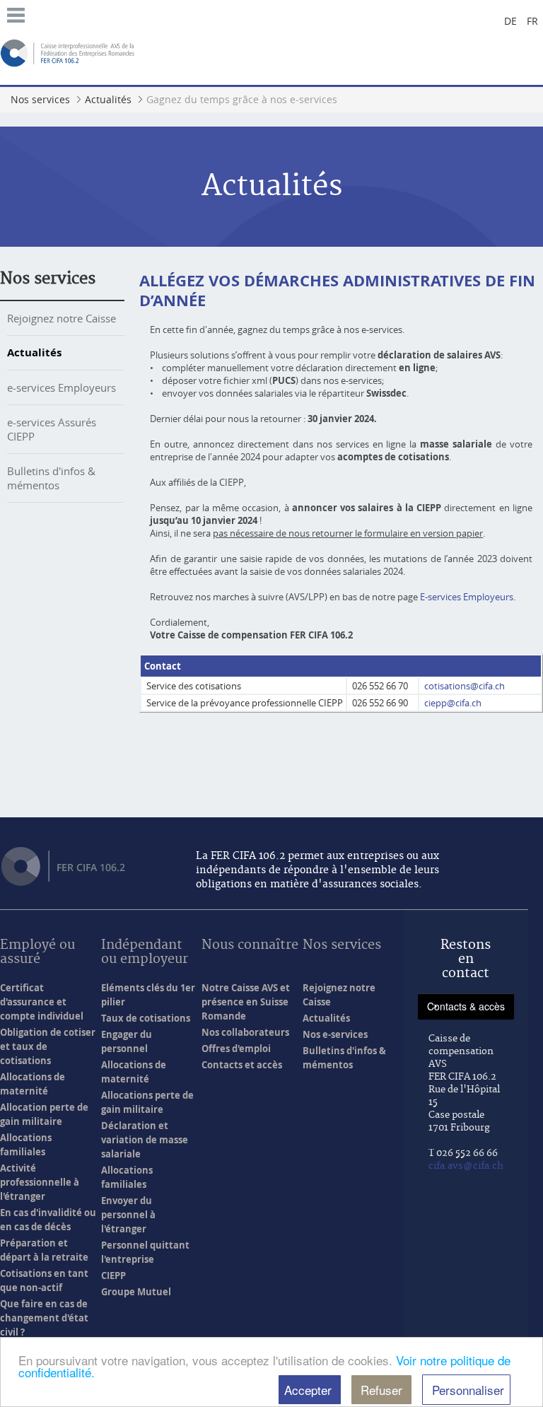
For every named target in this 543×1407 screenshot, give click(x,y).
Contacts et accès (242, 1064)
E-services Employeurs (466, 596)
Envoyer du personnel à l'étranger (128, 1214)
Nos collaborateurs (245, 1032)
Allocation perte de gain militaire (44, 1114)
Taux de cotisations (145, 1018)
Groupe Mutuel (136, 1291)
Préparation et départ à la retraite (44, 1250)
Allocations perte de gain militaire (147, 1102)
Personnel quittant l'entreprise (145, 1252)
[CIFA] (68, 52)
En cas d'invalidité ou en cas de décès (48, 1219)
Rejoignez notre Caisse (61, 318)
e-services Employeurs (61, 387)
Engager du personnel (126, 1041)
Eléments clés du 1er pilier (148, 994)
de (510, 21)
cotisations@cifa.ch (464, 685)
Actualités (34, 352)
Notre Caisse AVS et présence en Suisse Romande (246, 1001)
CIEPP (113, 1275)
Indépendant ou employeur (144, 952)
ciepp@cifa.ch (452, 702)
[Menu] (16, 14)
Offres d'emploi (236, 1048)
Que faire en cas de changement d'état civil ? (44, 1317)
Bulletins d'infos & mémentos (51, 478)
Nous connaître (250, 945)
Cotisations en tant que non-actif (44, 1280)
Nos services (47, 278)
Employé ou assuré (37, 952)
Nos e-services (335, 1034)
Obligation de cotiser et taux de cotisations (47, 1046)
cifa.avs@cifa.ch (465, 1166)
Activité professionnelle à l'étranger (39, 1182)
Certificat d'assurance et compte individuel (41, 1001)
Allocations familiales (26, 1144)
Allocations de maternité (32, 1083)
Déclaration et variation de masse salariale (144, 1139)
